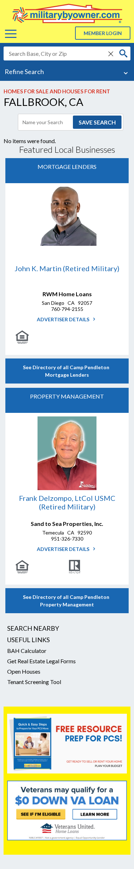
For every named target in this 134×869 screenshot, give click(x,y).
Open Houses (23, 671)
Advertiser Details (63, 319)
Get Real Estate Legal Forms (41, 661)
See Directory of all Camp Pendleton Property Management (67, 600)
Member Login (103, 33)
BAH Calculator (26, 650)
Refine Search (24, 71)
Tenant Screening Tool (34, 681)
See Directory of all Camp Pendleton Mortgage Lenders (67, 371)
